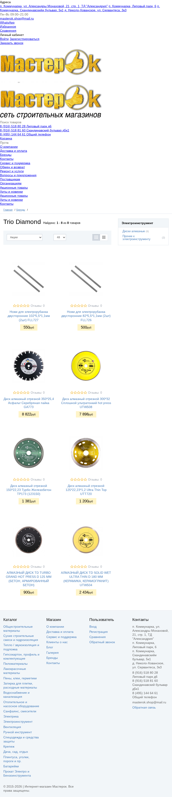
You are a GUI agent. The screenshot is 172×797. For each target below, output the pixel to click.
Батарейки (11, 766)
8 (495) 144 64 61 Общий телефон (25, 134)
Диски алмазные (134, 231)
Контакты (6, 159)
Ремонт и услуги (12, 171)
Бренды (5, 155)
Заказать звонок (11, 43)
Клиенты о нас (57, 642)
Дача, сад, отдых (15, 751)
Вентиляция (12, 727)
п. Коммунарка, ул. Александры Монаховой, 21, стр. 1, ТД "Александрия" (54, 6)
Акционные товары (14, 187)
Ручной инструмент (17, 732)
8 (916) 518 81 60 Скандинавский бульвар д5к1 (34, 130)
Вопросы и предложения (18, 175)
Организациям (11, 183)
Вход (93, 626)
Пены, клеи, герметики (20, 678)
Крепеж (8, 746)
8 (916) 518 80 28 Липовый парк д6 (26, 126)
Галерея (52, 652)
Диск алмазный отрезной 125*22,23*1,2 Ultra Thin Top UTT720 (86, 490)
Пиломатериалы (15, 663)
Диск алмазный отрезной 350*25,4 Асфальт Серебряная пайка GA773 (29, 403)
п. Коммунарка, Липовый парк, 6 (132, 6)
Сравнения (8, 30)
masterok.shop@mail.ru (17, 18)
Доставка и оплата (13, 150)
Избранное (8, 26)
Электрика (11, 716)
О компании (9, 146)
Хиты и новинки (11, 191)
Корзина (6, 138)
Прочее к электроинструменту (136, 238)
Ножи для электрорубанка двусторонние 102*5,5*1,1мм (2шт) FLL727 (29, 316)
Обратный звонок (102, 642)
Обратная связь (144, 707)
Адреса (5, 2)
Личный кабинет (12, 35)
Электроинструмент (17, 721)
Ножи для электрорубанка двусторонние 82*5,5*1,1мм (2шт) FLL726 (86, 316)
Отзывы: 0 (38, 305)
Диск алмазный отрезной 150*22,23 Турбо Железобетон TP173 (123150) (28, 490)
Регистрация (98, 632)
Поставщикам (10, 179)
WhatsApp (7, 22)
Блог (49, 647)
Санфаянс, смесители (19, 711)
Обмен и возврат (12, 167)
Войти (4, 39)
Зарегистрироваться (24, 39)
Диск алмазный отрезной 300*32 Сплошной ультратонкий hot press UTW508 (86, 403)
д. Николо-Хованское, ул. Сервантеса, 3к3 (95, 10)
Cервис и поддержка (15, 163)
